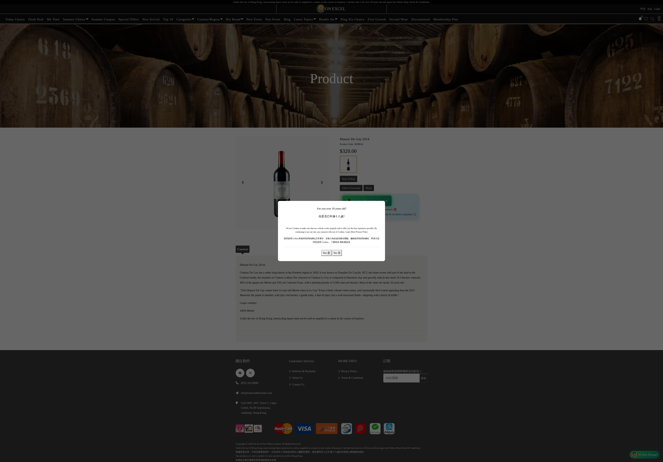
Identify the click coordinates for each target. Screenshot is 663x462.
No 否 (337, 252)
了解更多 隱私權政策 (340, 242)
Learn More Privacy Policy (357, 232)
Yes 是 (326, 252)
